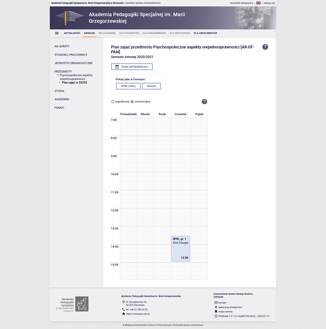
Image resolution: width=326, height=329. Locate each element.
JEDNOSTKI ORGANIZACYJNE (74, 63)
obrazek (151, 86)
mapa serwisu (225, 311)
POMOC (59, 107)
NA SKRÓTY (62, 46)
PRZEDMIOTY (63, 71)
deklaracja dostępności (230, 307)
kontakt (222, 302)
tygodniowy (122, 101)
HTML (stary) (128, 86)
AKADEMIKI (62, 99)
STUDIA (59, 91)
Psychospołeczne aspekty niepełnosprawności (76, 77)
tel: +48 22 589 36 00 (137, 309)
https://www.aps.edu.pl (138, 314)
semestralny (142, 101)
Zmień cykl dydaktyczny (134, 66)
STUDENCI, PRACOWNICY (71, 55)
